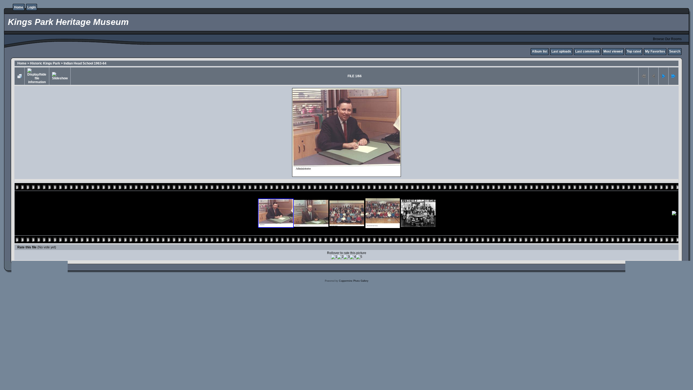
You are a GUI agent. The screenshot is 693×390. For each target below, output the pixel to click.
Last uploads (561, 51)
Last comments (587, 51)
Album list (539, 51)
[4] (353, 257)
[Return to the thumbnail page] (19, 76)
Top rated (634, 51)
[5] (359, 257)
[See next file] (663, 76)
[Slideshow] (59, 76)
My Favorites (655, 51)
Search (674, 51)
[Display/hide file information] (37, 76)
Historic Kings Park (45, 63)
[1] (334, 257)
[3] (347, 257)
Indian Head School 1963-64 (85, 63)
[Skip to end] (673, 76)
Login (31, 7)
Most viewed (613, 51)
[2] (340, 257)
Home (18, 7)
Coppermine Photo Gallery (353, 281)
